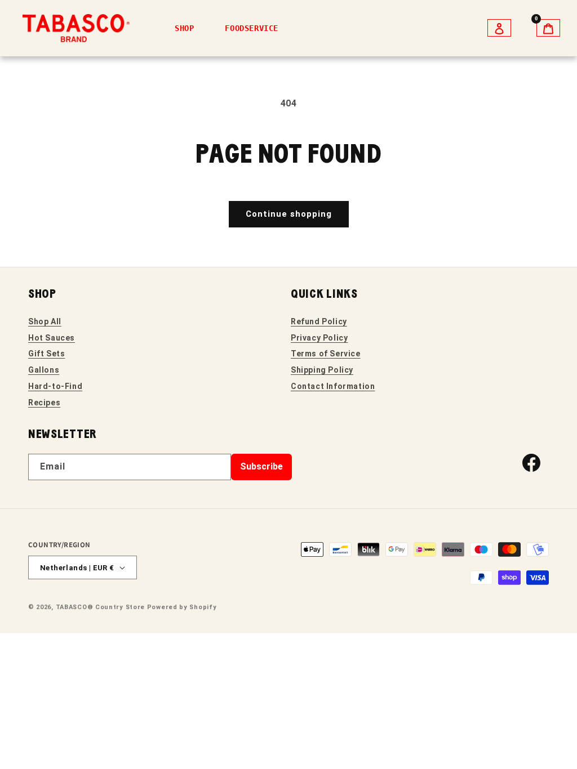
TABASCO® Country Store (100, 607)
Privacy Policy (319, 337)
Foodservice (251, 28)
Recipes (44, 402)
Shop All (44, 321)
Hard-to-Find (55, 386)
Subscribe (261, 466)
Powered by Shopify (182, 607)
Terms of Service (326, 353)
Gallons (43, 369)
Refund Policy (319, 321)
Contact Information (333, 386)
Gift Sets (46, 353)
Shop (184, 28)
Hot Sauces (51, 337)
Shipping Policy (322, 369)
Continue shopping (289, 214)
